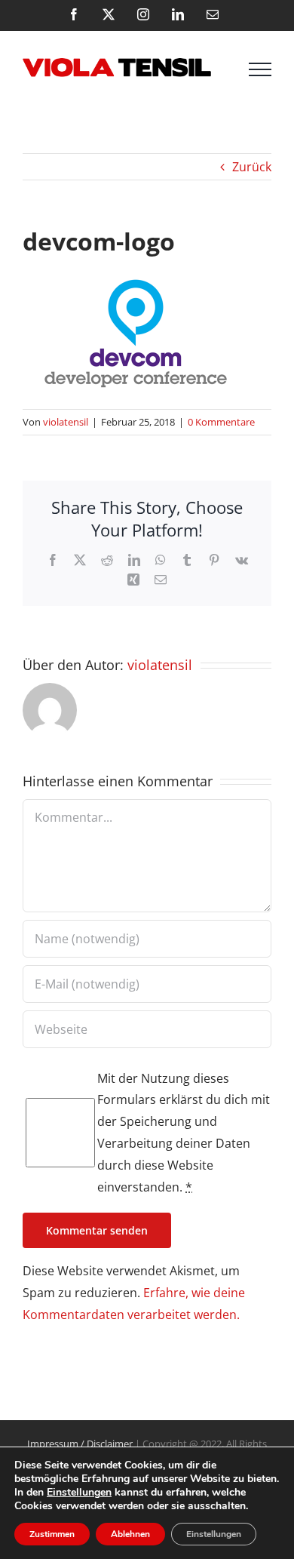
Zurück (251, 166)
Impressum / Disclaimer (80, 1443)
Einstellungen (79, 1492)
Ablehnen (130, 1534)
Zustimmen (52, 1534)
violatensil (65, 422)
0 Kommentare (221, 422)
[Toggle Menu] (260, 69)
